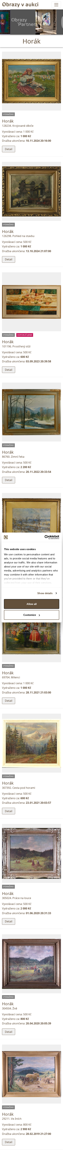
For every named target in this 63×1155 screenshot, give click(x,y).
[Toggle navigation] (56, 4)
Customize (29, 614)
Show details (45, 593)
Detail (8, 149)
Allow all (32, 603)
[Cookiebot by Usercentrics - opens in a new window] (45, 537)
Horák (8, 121)
